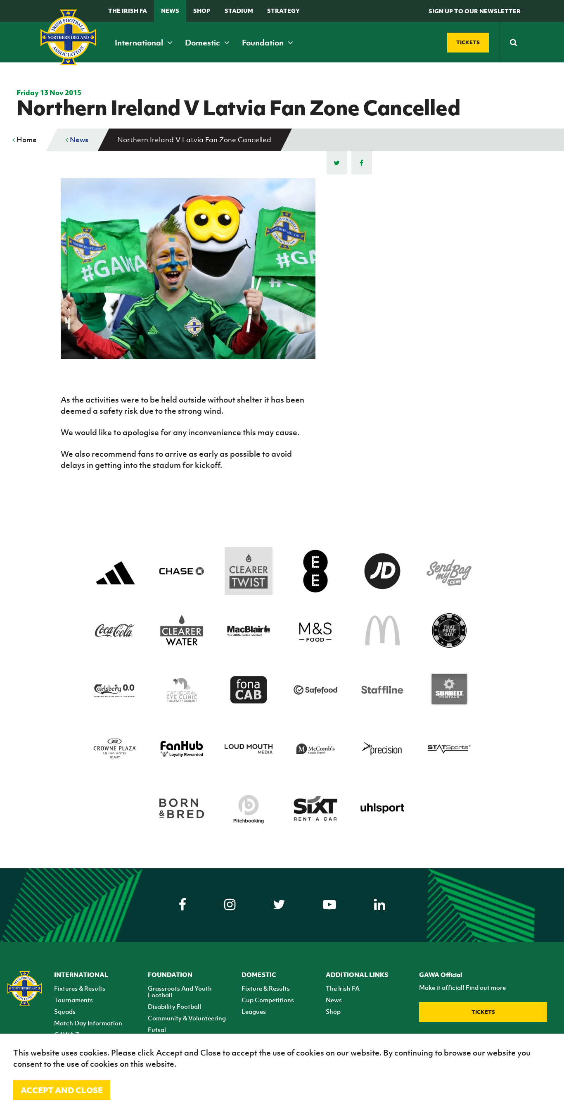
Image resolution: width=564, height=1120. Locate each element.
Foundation (263, 43)
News (170, 10)
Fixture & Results (266, 988)
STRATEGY (283, 10)
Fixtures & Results (79, 988)
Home (26, 139)
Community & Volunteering (187, 1018)
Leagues (254, 1011)
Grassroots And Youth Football (180, 991)
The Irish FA (127, 10)
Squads (65, 1011)
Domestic (203, 43)
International (140, 43)
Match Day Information (88, 1023)
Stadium (239, 10)
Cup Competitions (268, 1000)
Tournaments (73, 1000)
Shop (201, 10)
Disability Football (174, 1006)
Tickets (483, 1011)
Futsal (157, 1029)
